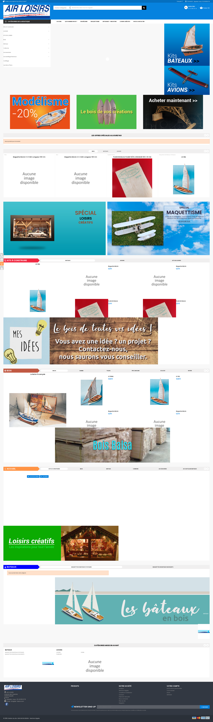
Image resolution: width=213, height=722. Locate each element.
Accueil (11, 468)
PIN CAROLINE (135, 370)
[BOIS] (2, 259)
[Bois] (132, 445)
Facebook (7, 704)
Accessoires (163, 469)
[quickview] (35, 197)
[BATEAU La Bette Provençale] (37, 410)
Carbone (135, 469)
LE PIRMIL (111, 376)
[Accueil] (80, 543)
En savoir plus (184, 221)
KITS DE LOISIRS (176, 260)
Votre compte (173, 686)
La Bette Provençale (37, 374)
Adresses (169, 695)
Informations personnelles (174, 688)
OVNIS (82, 652)
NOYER (190, 370)
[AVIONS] (94, 666)
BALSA (54, 370)
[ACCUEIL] (2, 264)
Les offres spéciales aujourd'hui (107, 135)
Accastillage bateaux (190, 469)
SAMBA (81, 370)
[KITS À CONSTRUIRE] (2, 255)
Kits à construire (17, 260)
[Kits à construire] (80, 340)
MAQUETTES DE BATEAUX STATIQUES (81, 567)
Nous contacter (123, 699)
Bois (93, 151)
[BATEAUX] (2, 268)
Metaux (108, 469)
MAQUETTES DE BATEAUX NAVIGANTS (163, 567)
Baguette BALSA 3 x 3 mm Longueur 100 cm (29, 157)
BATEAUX (67, 260)
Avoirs (168, 692)
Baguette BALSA (113, 266)
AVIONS (122, 260)
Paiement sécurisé (124, 697)
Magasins (121, 703)
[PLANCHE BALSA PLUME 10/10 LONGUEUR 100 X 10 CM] (132, 178)
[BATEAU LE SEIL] (184, 178)
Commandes (170, 690)
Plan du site (122, 701)
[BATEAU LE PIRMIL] (91, 391)
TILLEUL (108, 370)
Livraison (121, 688)
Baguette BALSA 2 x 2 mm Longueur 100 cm (80, 157)
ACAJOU (162, 370)
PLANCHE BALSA (113, 301)
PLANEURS (59, 654)
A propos (121, 695)
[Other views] (6, 266)
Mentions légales (124, 690)
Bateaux (105, 151)
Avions (119, 151)
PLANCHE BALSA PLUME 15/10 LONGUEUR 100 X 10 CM (132, 157)
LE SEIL (183, 157)
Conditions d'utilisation (125, 692)
